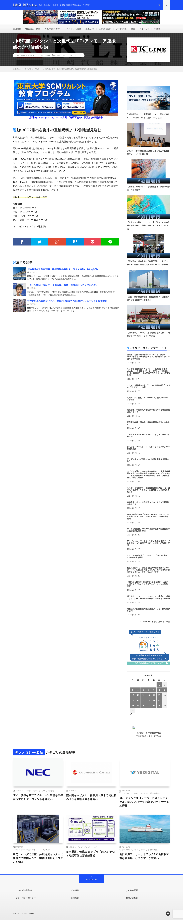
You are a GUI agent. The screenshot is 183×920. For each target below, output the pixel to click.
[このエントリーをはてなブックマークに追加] (75, 241)
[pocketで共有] (92, 241)
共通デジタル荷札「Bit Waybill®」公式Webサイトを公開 (148, 398)
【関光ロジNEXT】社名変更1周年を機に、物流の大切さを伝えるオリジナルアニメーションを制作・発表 (148, 584)
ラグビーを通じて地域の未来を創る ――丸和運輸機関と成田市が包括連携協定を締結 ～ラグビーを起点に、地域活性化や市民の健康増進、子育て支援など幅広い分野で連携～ (148, 474)
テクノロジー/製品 (72, 28)
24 (133, 705)
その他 (157, 28)
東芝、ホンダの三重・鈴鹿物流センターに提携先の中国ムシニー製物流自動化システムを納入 (38, 858)
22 (159, 700)
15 (159, 695)
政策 (133, 28)
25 (138, 705)
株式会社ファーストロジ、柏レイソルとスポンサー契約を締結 (148, 448)
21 (154, 700)
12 (143, 695)
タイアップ (144, 28)
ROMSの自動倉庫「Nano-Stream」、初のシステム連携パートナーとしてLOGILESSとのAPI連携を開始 (148, 516)
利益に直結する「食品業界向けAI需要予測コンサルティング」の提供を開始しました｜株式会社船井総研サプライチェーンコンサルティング (148, 570)
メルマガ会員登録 (24, 890)
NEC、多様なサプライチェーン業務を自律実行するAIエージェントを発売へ (38, 797)
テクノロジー (32, 790)
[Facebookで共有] (22, 241)
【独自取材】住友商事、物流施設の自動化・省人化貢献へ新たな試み (62, 269)
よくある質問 (132, 890)
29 (159, 705)
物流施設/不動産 (32, 28)
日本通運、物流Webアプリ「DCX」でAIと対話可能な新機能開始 (90, 853)
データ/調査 (121, 28)
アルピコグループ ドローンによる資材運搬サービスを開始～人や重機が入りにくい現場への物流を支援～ (148, 543)
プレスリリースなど (73, 55)
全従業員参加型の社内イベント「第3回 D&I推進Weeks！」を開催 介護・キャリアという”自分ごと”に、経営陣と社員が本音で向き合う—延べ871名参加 (148, 372)
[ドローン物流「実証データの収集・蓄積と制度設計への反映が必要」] (19, 289)
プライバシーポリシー (26, 897)
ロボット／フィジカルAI (41, 849)
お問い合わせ (132, 897)
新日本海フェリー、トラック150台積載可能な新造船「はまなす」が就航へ (144, 856)
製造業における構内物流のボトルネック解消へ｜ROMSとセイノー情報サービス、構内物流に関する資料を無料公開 (148, 356)
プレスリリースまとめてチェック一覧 (154, 621)
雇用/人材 (89, 28)
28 (154, 705)
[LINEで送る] (110, 241)
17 (133, 700)
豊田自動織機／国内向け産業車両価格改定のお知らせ (148, 423)
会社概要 (75, 897)
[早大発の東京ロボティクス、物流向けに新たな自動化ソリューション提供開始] (19, 305)
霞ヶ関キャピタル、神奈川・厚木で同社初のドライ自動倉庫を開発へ (91, 797)
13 (148, 695)
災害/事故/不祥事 (52, 28)
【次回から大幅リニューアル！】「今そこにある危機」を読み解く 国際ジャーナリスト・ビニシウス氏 (148, 225)
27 (148, 705)
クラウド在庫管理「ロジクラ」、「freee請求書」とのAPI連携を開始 (148, 556)
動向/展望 (154, 849)
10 (133, 695)
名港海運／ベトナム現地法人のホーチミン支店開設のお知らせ (148, 503)
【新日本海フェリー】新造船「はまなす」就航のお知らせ (148, 435)
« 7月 (132, 714)
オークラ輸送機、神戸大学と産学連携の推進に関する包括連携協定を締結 (148, 530)
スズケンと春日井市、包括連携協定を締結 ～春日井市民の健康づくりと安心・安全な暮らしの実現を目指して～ (148, 490)
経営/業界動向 (105, 28)
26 (143, 705)
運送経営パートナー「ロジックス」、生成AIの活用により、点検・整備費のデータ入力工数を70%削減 (148, 597)
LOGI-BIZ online (27, 913)
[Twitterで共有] (39, 241)
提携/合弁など (155, 793)
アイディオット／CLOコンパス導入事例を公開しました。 (148, 460)
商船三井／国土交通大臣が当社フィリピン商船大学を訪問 (148, 610)
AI (81, 847)
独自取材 (17, 28)
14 (154, 695)
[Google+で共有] (57, 241)
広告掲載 (75, 890)
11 (138, 695)
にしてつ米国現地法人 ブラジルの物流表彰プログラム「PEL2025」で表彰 (148, 386)
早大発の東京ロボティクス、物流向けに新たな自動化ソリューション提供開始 (67, 300)
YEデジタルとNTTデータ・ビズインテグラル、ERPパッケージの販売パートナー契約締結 (144, 801)
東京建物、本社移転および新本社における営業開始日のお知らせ (148, 411)
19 (143, 700)
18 (138, 700)
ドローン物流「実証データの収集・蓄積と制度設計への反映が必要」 (62, 285)
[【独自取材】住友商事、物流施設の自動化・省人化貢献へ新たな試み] (19, 273)
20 (148, 700)
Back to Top (91, 879)
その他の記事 (59, 55)
